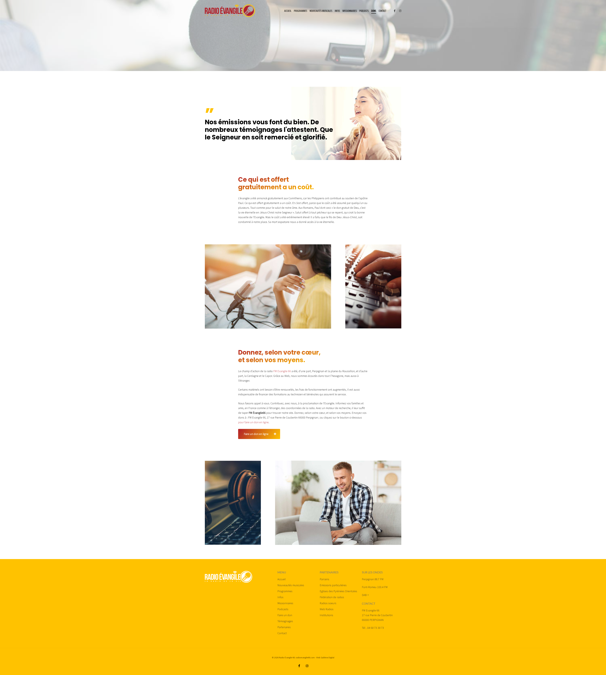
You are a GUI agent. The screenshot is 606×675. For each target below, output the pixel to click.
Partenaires (284, 627)
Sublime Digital (327, 657)
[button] (259, 434)
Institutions (326, 615)
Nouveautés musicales (290, 585)
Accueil (281, 579)
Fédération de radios (332, 597)
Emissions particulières (333, 585)
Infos (280, 597)
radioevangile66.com (305, 657)
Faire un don (284, 615)
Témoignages (285, 621)
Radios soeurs (328, 603)
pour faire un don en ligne (253, 422)
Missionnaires (285, 603)
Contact (282, 633)
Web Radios (326, 609)
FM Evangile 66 (282, 371)
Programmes (284, 591)
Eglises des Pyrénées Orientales (338, 591)
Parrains (324, 579)
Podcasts (282, 609)
